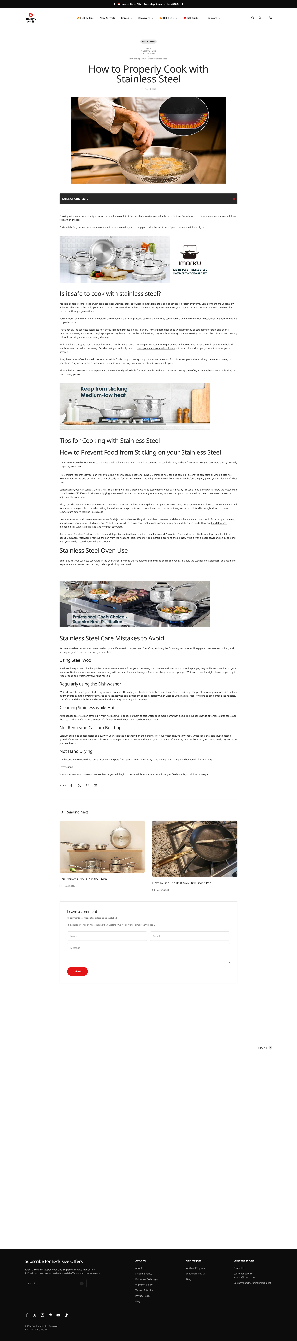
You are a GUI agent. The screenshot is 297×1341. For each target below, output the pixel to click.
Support (212, 17)
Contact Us (239, 1268)
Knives (125, 17)
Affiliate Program (195, 1268)
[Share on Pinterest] (87, 785)
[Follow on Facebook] (27, 1315)
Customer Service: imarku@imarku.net (244, 1275)
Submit (77, 971)
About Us (140, 1268)
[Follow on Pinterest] (50, 1315)
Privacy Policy (123, 924)
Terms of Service (141, 924)
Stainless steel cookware (128, 303)
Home (148, 48)
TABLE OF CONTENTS (75, 199)
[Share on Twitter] (79, 785)
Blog (188, 1279)
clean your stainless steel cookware (156, 348)
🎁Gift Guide (191, 17)
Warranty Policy (144, 1284)
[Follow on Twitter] (35, 1315)
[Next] (182, 4)
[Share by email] (95, 785)
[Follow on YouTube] (58, 1315)
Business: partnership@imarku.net (252, 1282)
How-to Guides (148, 41)
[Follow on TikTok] (66, 1315)
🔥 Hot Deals (166, 17)
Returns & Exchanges (146, 1279)
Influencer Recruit (196, 1273)
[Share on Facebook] (71, 785)
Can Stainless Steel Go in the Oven (83, 879)
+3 (113, 1231)
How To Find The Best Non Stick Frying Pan (181, 883)
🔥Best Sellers (85, 17)
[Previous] (114, 4)
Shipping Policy (143, 1273)
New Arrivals (107, 17)
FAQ (137, 1301)
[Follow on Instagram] (43, 1315)
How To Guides (149, 53)
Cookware (144, 17)
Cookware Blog (149, 51)
